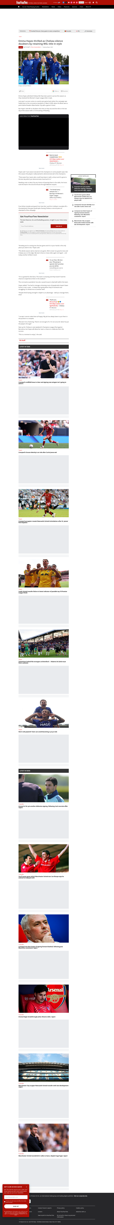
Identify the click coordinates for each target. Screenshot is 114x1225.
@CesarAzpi (53, 302)
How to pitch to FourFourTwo (46, 1215)
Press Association (36, 47)
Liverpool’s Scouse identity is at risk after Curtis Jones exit (84, 205)
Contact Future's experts (45, 1208)
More (88, 7)
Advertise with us (81, 1211)
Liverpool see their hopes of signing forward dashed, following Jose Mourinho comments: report (83, 213)
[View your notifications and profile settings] (93, 2)
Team (20, 36)
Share (22, 91)
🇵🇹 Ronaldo (68, 31)
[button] (96, 2)
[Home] (19, 7)
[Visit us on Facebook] (63, 2)
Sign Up (16, 1206)
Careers (40, 1211)
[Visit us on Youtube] (69, 2)
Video (59, 7)
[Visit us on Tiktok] (77, 2)
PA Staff (27, 47)
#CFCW (52, 159)
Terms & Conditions (14, 1213)
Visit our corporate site (80, 1196)
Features (66, 7)
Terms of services (40, 231)
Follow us (56, 91)
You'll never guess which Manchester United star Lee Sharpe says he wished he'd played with (83, 197)
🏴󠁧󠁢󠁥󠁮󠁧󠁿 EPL (78, 31)
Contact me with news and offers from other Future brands (16, 1201)
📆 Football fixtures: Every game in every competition (44, 31)
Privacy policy (61, 1208)
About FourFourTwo (62, 1211)
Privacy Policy (22, 1212)
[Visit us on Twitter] (66, 2)
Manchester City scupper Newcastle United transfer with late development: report (83, 222)
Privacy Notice (23, 232)
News (53, 7)
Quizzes (74, 7)
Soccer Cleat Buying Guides (30, 7)
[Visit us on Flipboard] (74, 2)
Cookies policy (80, 1208)
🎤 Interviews (88, 31)
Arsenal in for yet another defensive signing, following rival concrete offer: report (83, 188)
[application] (44, 132)
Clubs (81, 7)
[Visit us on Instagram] (71, 2)
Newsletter (45, 7)
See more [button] (41, 168)
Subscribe (81, 2)
